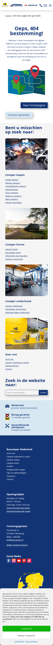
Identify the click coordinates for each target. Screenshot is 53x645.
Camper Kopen (13, 459)
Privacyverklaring (31, 641)
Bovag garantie (20, 414)
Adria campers (11, 199)
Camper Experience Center (17, 362)
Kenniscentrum (12, 365)
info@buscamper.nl (15, 540)
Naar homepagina (34, 105)
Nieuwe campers (12, 183)
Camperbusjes (11, 189)
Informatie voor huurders (16, 255)
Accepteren (26, 628)
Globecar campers (13, 196)
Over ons (9, 359)
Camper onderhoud (13, 306)
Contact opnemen (19, 115)
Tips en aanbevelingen (16, 472)
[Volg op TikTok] (29, 561)
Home (8, 15)
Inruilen (10, 466)
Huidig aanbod (11, 179)
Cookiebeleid (19, 641)
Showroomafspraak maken (18, 508)
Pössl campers (11, 192)
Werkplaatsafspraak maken (18, 511)
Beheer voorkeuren (26, 635)
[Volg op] (9, 561)
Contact (8, 369)
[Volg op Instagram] (14, 561)
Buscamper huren (13, 252)
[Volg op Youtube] (19, 561)
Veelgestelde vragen (16, 469)
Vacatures (11, 476)
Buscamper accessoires (15, 309)
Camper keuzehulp (13, 202)
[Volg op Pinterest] (24, 561)
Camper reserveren (14, 259)
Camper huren (11, 249)
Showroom (17, 405)
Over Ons (11, 453)
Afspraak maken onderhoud (17, 312)
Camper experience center (18, 456)
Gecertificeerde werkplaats (20, 426)
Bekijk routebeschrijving (17, 545)
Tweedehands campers (15, 186)
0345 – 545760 (13, 536)
